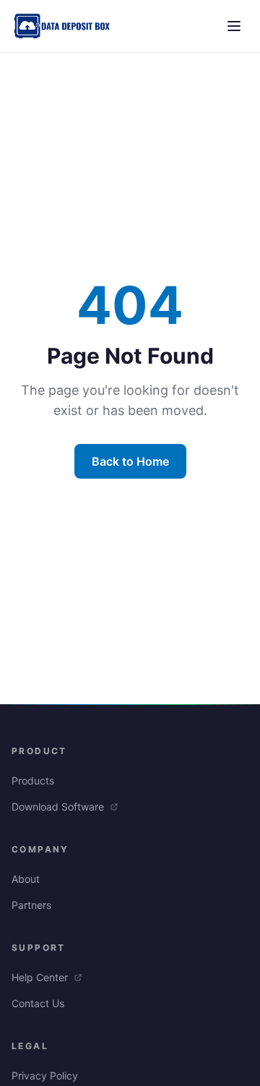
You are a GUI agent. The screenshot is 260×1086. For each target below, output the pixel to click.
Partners (31, 905)
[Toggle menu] (234, 26)
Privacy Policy (45, 1075)
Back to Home (130, 461)
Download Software (59, 806)
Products (33, 780)
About (26, 879)
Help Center (41, 977)
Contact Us (38, 1003)
